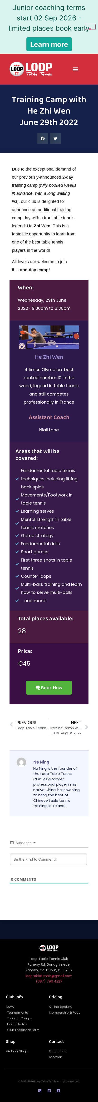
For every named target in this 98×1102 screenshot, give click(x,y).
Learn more (49, 44)
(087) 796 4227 (49, 981)
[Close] (90, 27)
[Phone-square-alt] (40, 1090)
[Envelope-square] (49, 1090)
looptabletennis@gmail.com (49, 975)
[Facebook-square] (58, 1090)
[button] (75, 69)
